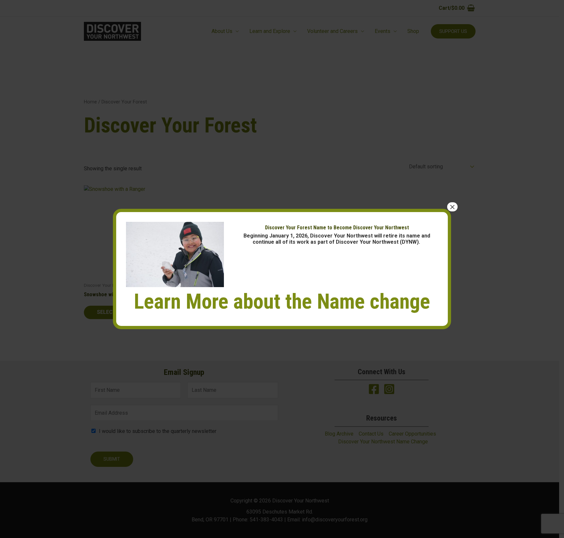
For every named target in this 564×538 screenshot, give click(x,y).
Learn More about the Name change (282, 301)
